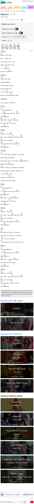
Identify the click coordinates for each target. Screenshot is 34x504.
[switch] (16, 29)
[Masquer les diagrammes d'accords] (31, 51)
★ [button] (1, 19)
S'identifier (24, 1)
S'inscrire (31, 1)
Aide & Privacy (10, 494)
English (17, 494)
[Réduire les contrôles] (31, 499)
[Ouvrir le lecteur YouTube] (31, 502)
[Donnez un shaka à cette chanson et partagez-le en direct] (22, 19)
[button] (11, 14)
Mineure (9, 40)
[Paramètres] (2, 494)
